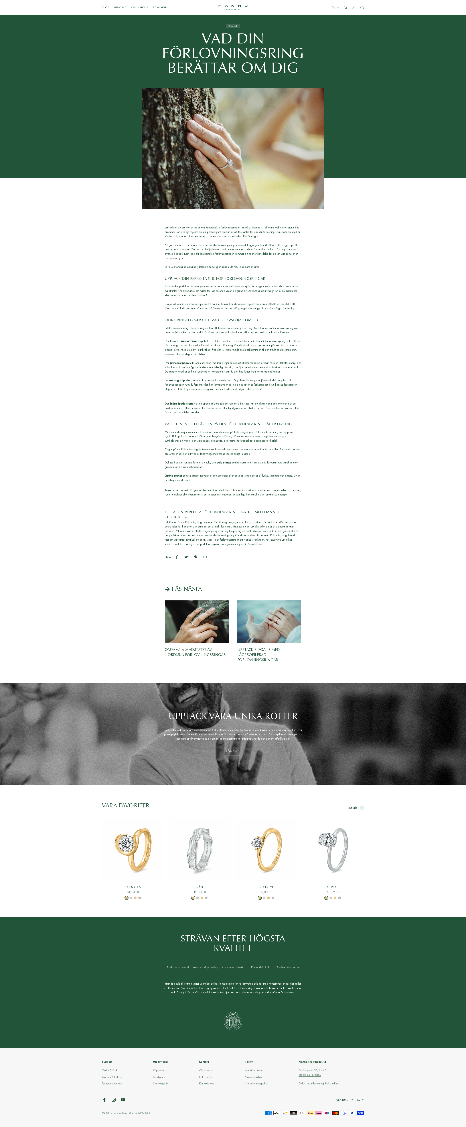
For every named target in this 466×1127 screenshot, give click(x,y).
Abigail (332, 887)
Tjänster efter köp (112, 1083)
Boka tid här (332, 1083)
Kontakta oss (206, 1083)
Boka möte (160, 7)
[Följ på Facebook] (104, 1099)
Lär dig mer (159, 1077)
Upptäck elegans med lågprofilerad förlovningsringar (258, 655)
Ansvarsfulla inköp (233, 967)
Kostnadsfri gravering (205, 967)
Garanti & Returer (112, 1077)
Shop (105, 7)
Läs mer (233, 751)
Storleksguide (160, 1083)
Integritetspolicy (253, 1070)
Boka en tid (205, 1077)
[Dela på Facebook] (176, 557)
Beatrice (266, 887)
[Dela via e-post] (205, 557)
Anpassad (120, 7)
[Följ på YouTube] (123, 1099)
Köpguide (158, 1070)
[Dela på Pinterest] (195, 557)
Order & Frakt (110, 1070)
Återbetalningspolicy (256, 1083)
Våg (199, 887)
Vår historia (139, 7)
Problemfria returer (288, 967)
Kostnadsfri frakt (260, 967)
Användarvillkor (254, 1077)
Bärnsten (133, 887)
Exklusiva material (178, 967)
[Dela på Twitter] (186, 557)
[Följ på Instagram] (113, 1099)
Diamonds (233, 26)
